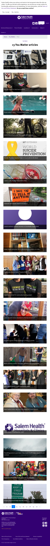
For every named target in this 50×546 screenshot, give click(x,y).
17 (26, 507)
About (41, 28)
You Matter (12, 37)
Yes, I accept (5, 12)
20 (37, 507)
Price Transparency (5, 539)
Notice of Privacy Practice (7, 536)
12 (10, 507)
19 (33, 507)
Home (5, 37)
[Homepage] (12, 514)
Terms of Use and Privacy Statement (22, 536)
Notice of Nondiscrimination (32, 539)
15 (20, 507)
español (41, 23)
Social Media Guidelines (18, 539)
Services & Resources (6, 28)
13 (13, 507)
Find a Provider (18, 28)
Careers (3, 32)
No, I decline (15, 12)
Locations (26, 28)
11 (6, 507)
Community (34, 28)
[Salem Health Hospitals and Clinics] (25, 18)
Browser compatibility (37, 536)
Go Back (25, 41)
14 (16, 507)
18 (30, 507)
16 (23, 507)
